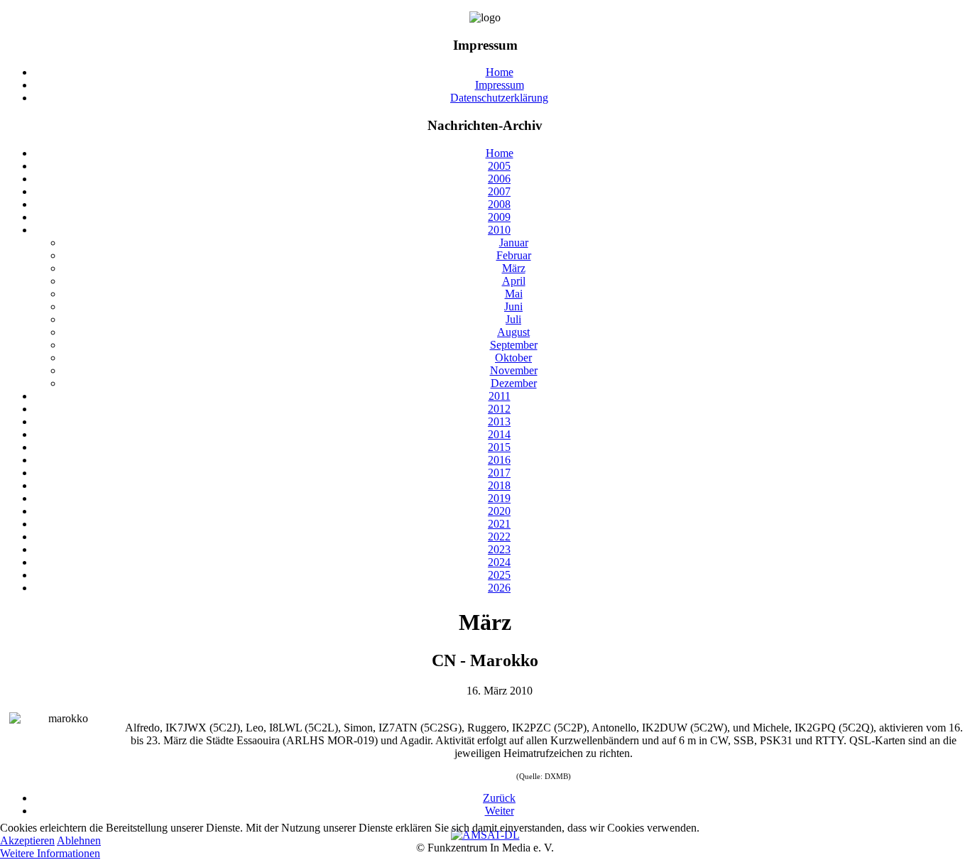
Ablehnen (79, 840)
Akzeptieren (27, 840)
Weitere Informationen (50, 853)
